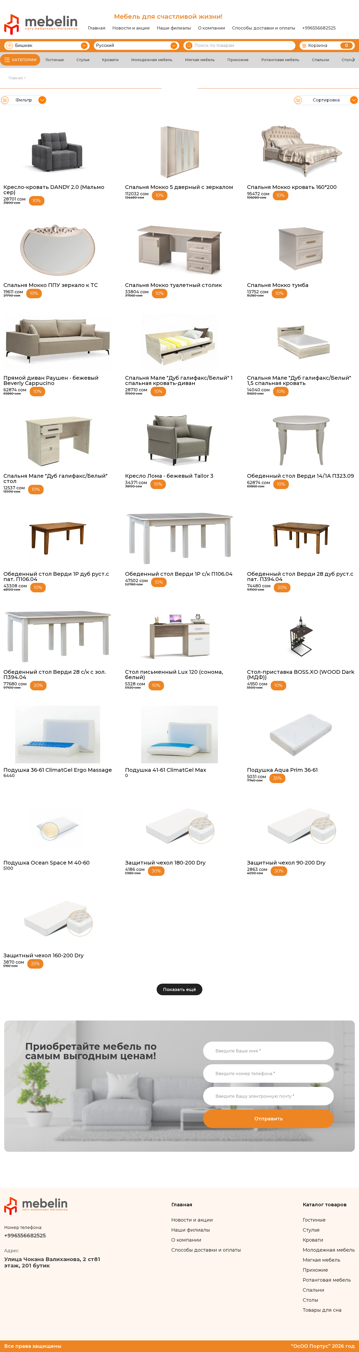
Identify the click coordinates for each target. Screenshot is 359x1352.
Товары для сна (322, 1310)
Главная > (17, 78)
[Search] (189, 45)
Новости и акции (131, 28)
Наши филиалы (174, 28)
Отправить (268, 1119)
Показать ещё (179, 989)
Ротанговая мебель (280, 59)
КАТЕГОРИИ (24, 59)
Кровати (110, 59)
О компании (211, 28)
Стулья (82, 59)
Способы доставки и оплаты (263, 28)
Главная (96, 28)
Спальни (320, 59)
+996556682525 (319, 28)
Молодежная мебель (151, 59)
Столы (347, 59)
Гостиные (54, 59)
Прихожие (238, 59)
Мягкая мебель (200, 59)
